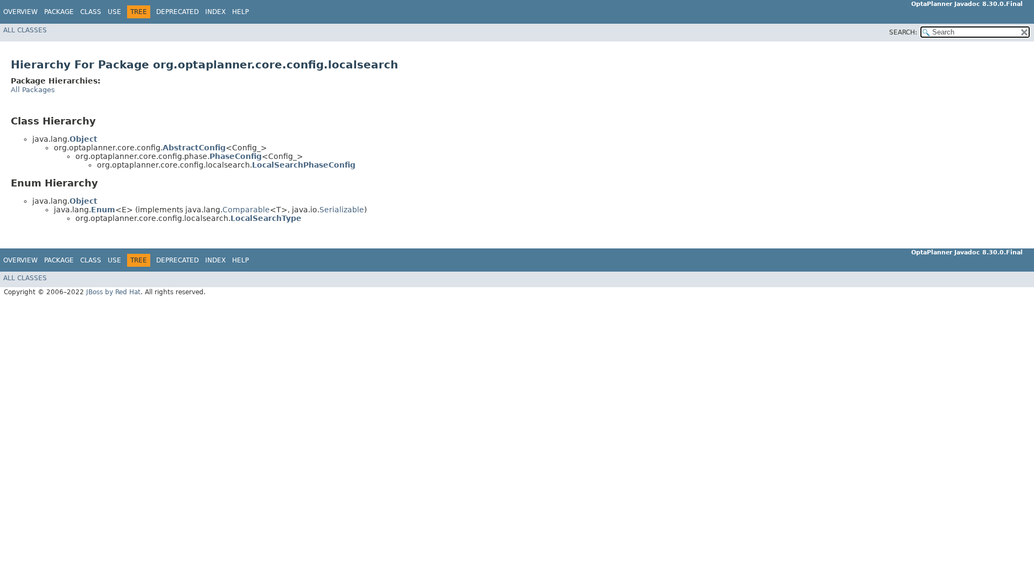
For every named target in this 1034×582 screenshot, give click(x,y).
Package (59, 12)
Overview (20, 12)
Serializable (341, 209)
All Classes (25, 30)
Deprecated (177, 12)
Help (240, 12)
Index (215, 12)
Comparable (246, 209)
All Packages (33, 90)
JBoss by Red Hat (113, 292)
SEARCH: (903, 32)
